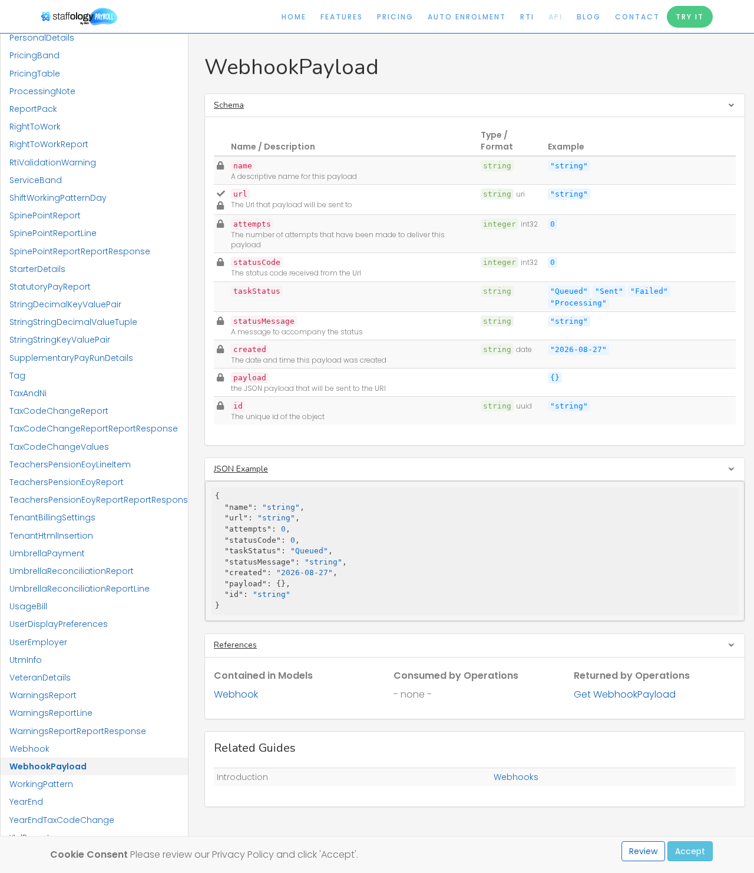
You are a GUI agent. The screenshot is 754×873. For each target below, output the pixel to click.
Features (341, 17)
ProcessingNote (42, 91)
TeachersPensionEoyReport (66, 482)
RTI (527, 17)
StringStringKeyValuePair (59, 340)
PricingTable (34, 73)
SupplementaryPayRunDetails (71, 358)
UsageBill (28, 606)
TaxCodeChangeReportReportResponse (93, 428)
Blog (589, 17)
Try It (690, 17)
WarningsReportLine (50, 713)
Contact (637, 17)
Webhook (29, 749)
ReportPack (33, 109)
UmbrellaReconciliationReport (71, 571)
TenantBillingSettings (52, 517)
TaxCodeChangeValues (59, 447)
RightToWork (35, 126)
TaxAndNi (28, 393)
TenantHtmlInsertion (51, 536)
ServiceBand (35, 180)
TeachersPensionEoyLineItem (70, 464)
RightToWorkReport (48, 144)
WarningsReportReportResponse (77, 731)
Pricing (395, 17)
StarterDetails (37, 269)
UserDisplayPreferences (58, 624)
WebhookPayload (48, 766)
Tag (17, 375)
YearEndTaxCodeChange (61, 820)
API (555, 17)
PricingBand (34, 55)
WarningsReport (43, 695)
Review (643, 851)
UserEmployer (38, 642)
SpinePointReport (45, 215)
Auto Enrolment (467, 17)
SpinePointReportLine (53, 233)
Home (294, 17)
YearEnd (26, 802)
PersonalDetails (41, 38)
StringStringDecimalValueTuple (73, 322)
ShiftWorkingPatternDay (58, 198)
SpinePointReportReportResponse (79, 251)
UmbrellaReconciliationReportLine (79, 589)
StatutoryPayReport (50, 287)
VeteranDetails (40, 677)
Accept (690, 851)
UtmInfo (25, 660)
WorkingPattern (41, 784)
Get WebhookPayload (625, 694)
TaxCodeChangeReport (58, 411)
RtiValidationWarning (52, 162)
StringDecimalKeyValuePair (65, 304)
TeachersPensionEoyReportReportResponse (98, 500)
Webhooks (516, 777)
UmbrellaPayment (47, 553)
